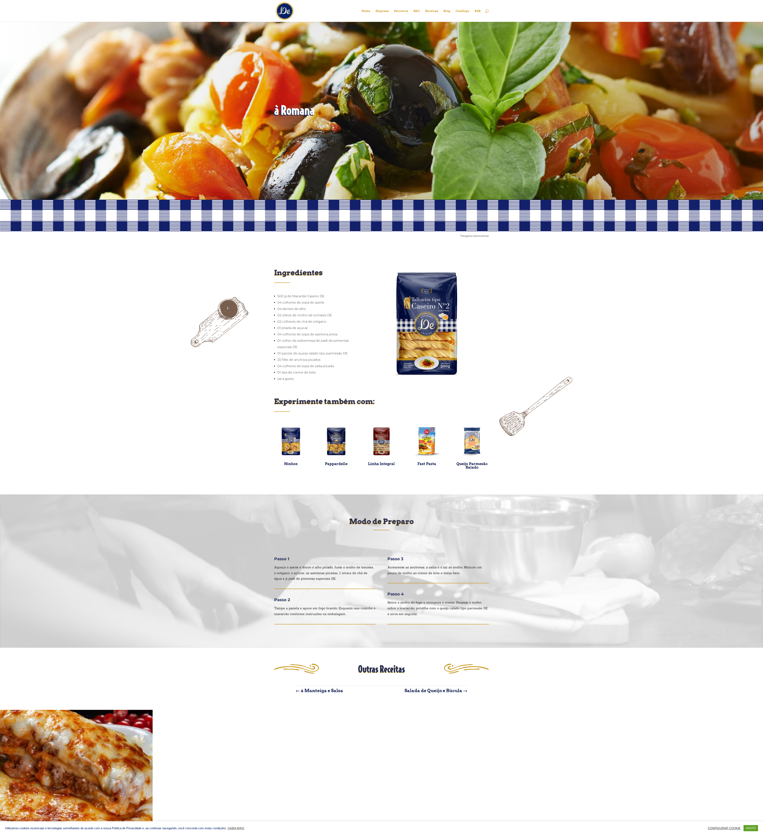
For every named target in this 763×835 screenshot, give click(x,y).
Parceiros (401, 11)
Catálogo (463, 11)
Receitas (431, 11)
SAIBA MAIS (236, 828)
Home (366, 11)
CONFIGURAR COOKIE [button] (724, 828)
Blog (446, 11)
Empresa (382, 11)
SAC (416, 11)
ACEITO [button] (751, 828)
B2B (478, 11)
